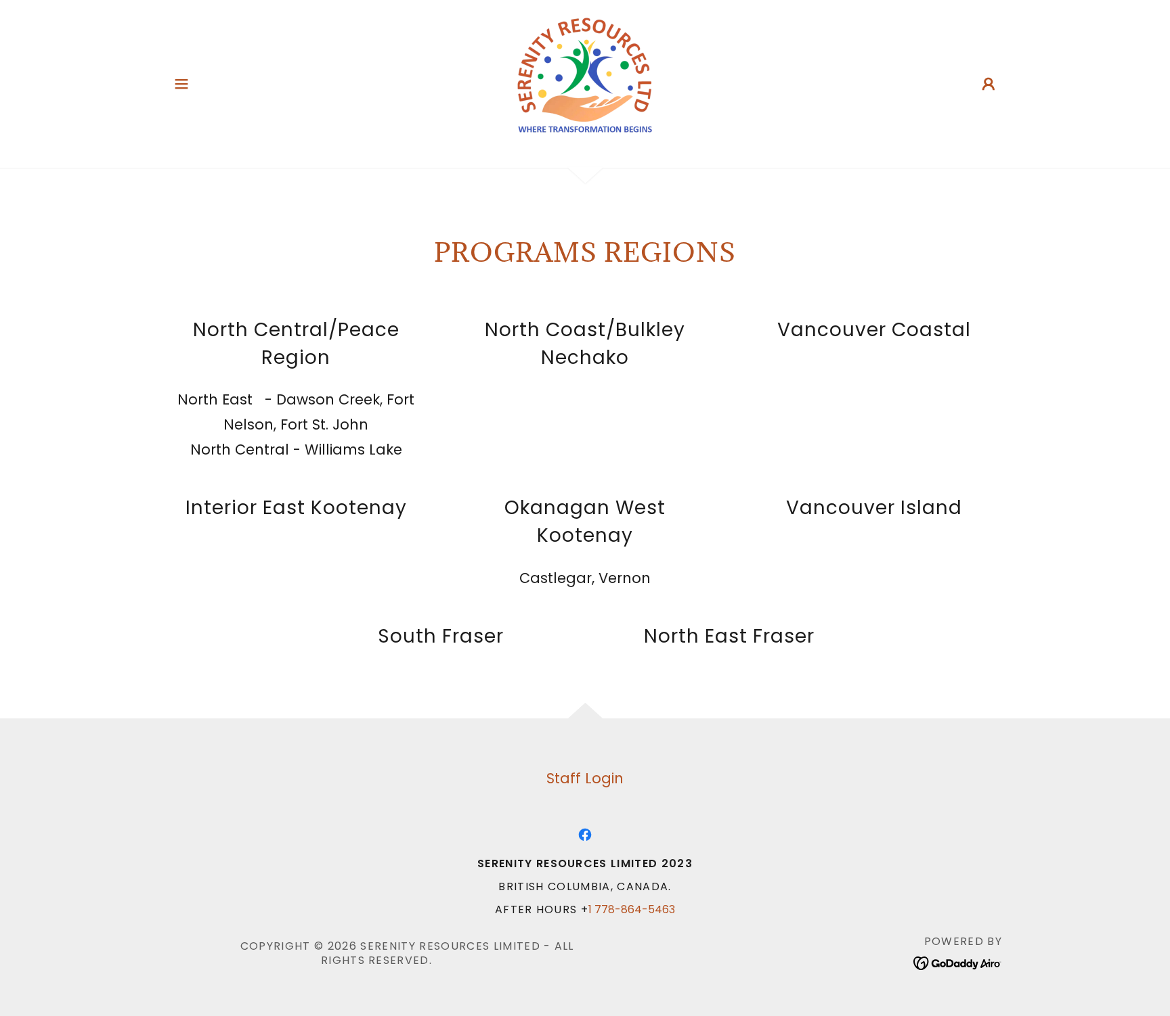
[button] (181, 83)
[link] (585, 83)
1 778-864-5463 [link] (631, 909)
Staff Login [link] (585, 778)
